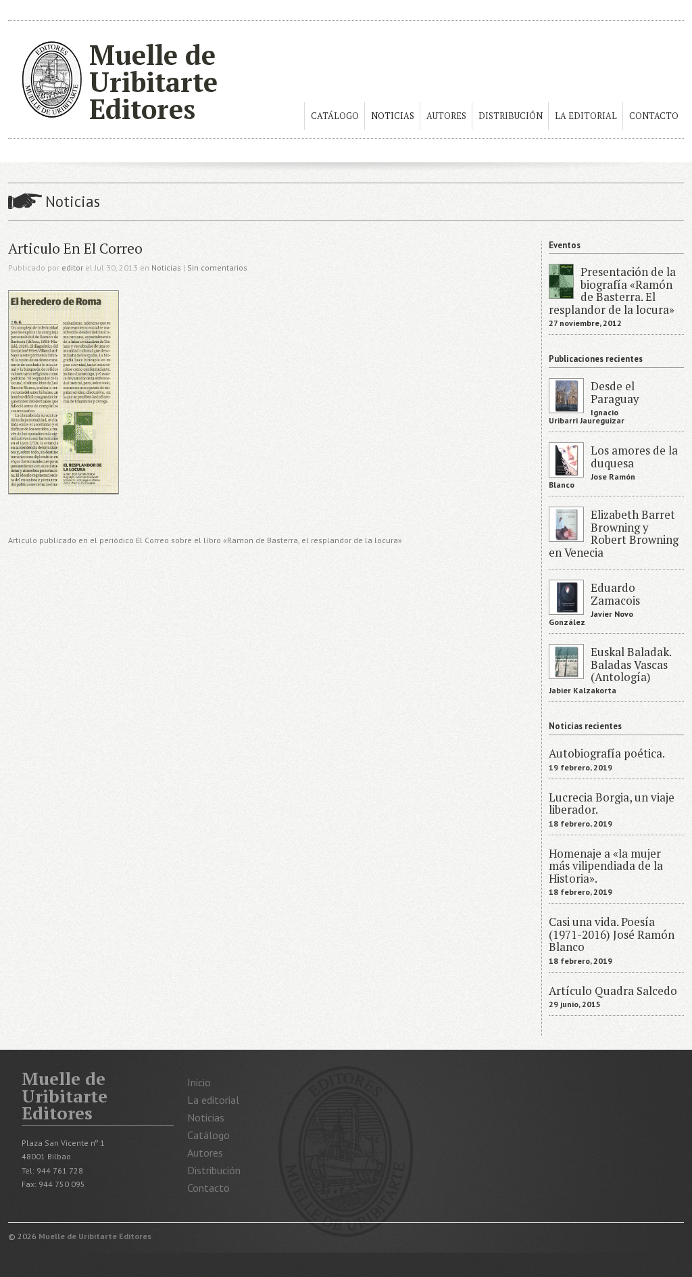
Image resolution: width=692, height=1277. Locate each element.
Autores (446, 116)
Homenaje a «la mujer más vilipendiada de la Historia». (606, 866)
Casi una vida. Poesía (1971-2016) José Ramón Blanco (611, 934)
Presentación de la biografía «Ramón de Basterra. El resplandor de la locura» (612, 290)
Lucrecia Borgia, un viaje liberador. (611, 803)
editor (72, 267)
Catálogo (335, 116)
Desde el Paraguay (615, 392)
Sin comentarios (217, 267)
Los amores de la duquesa (634, 456)
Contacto (653, 116)
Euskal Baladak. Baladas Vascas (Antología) (631, 664)
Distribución (510, 116)
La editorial (586, 116)
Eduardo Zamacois (615, 593)
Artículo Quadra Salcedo (613, 990)
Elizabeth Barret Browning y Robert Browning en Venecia (613, 533)
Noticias (392, 116)
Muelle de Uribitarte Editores (153, 81)
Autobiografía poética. (607, 753)
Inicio (199, 1082)
